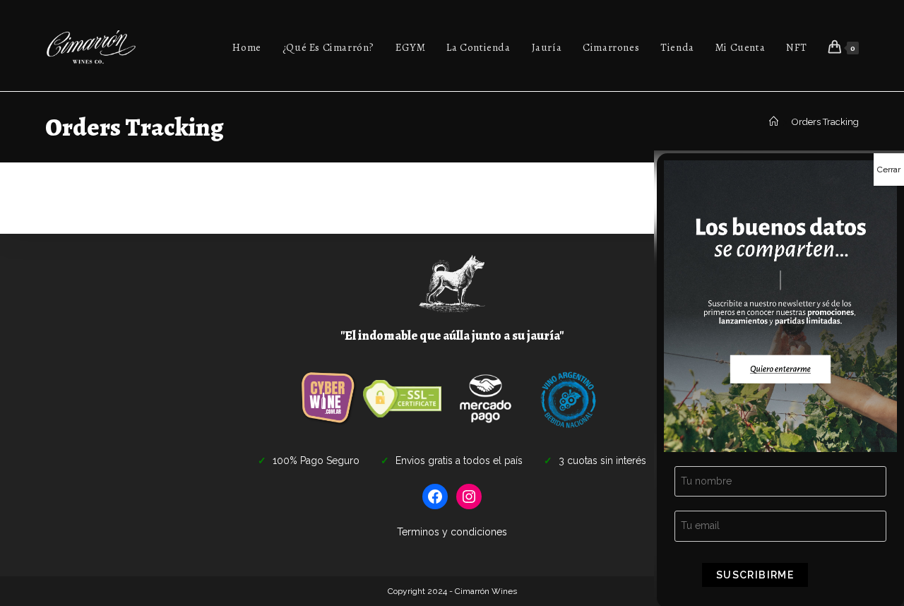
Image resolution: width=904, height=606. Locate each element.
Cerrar (888, 169)
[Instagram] (469, 496)
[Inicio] (773, 122)
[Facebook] (435, 496)
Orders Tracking (825, 122)
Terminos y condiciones (452, 531)
